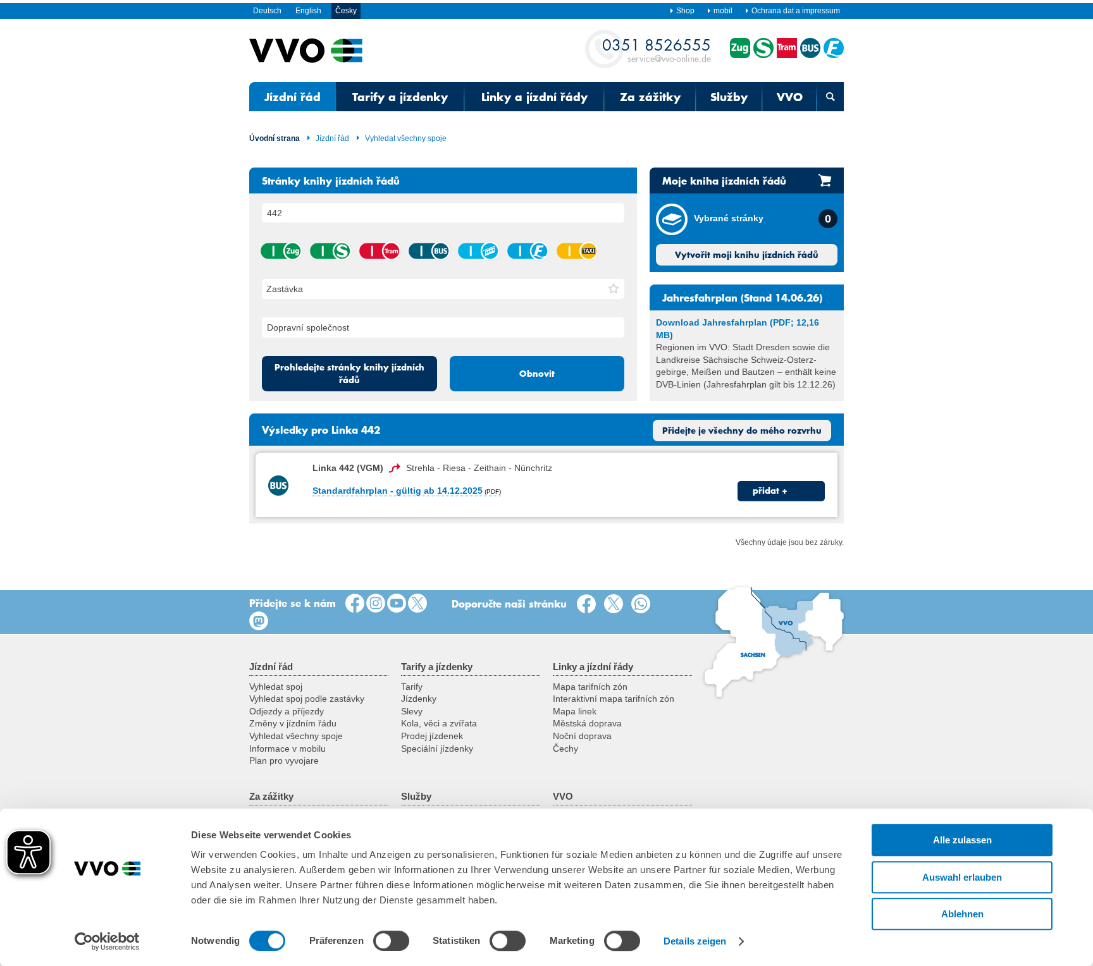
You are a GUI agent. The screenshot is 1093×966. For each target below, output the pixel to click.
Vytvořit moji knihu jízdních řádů (746, 254)
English (308, 10)
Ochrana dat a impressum (795, 10)
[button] (613, 289)
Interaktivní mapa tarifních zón (613, 699)
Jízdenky (418, 699)
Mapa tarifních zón (590, 687)
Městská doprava (587, 723)
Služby (729, 97)
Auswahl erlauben (962, 877)
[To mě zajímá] (396, 604)
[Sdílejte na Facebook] (589, 604)
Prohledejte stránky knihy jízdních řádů (349, 373)
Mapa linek (574, 711)
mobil (722, 10)
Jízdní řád (292, 97)
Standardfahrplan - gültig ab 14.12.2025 (397, 491)
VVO (790, 97)
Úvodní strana (274, 138)
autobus (429, 251)
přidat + (770, 490)
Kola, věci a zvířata (439, 723)
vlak (281, 251)
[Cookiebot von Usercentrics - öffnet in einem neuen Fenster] (107, 941)
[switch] (391, 941)
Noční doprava (582, 736)
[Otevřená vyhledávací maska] (830, 96)
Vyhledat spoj (275, 687)
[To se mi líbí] (354, 604)
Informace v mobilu (287, 748)
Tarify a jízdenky (400, 97)
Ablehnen (962, 913)
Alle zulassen (962, 840)
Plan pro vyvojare (284, 760)
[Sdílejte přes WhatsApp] (643, 604)
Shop (685, 10)
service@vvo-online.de (656, 49)
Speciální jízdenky (437, 748)
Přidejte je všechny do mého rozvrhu (742, 430)
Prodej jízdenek (432, 736)
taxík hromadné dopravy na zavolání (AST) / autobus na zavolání (577, 251)
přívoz (527, 251)
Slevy (412, 711)
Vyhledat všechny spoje (406, 138)
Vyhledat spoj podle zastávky (306, 699)
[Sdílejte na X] (616, 604)
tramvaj (379, 251)
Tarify (412, 687)
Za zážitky (650, 97)
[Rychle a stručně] (417, 604)
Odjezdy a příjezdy (286, 711)
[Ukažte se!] (375, 604)
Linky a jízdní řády (534, 97)
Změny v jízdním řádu (293, 723)
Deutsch (267, 10)
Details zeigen (695, 941)
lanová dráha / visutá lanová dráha (478, 251)
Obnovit (537, 373)
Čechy (565, 748)
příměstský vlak (330, 251)
